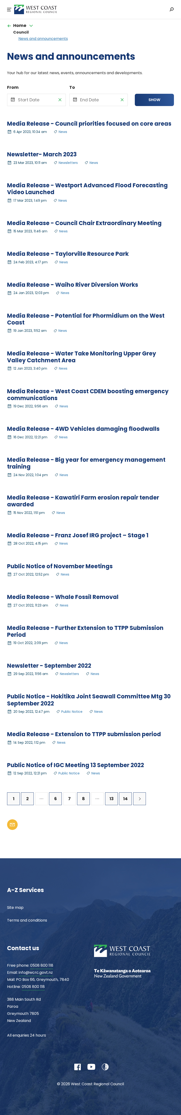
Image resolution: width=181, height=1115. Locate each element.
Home (19, 25)
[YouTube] (91, 1066)
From (13, 87)
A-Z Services (25, 890)
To (72, 87)
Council (21, 32)
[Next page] (139, 798)
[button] (9, 9)
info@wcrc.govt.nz (36, 972)
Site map (15, 907)
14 (125, 799)
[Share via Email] (12, 824)
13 (111, 799)
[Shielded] (105, 1066)
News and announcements (43, 38)
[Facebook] (77, 1066)
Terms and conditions (27, 920)
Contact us (23, 948)
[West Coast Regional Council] (129, 951)
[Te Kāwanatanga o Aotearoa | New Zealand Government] (129, 974)
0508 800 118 (41, 965)
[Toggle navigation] (31, 26)
